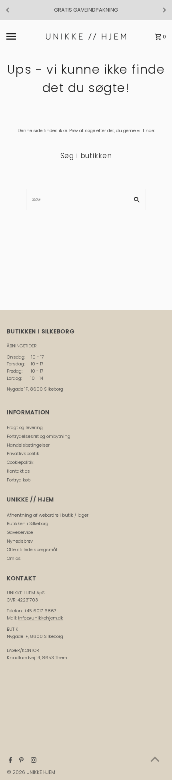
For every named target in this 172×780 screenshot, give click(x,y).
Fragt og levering (25, 427)
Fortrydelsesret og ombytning (38, 436)
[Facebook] (9, 761)
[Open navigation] (24, 36)
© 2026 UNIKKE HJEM (31, 772)
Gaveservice (20, 532)
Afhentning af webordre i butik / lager (47, 515)
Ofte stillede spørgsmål (32, 549)
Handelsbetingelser (28, 445)
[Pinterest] (20, 761)
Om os (14, 558)
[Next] (164, 10)
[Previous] (8, 10)
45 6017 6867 (41, 611)
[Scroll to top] (155, 759)
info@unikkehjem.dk (40, 618)
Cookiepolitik (20, 462)
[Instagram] (32, 761)
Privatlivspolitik (23, 453)
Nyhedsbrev (20, 541)
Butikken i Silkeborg (27, 523)
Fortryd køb (18, 480)
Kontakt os (18, 471)
